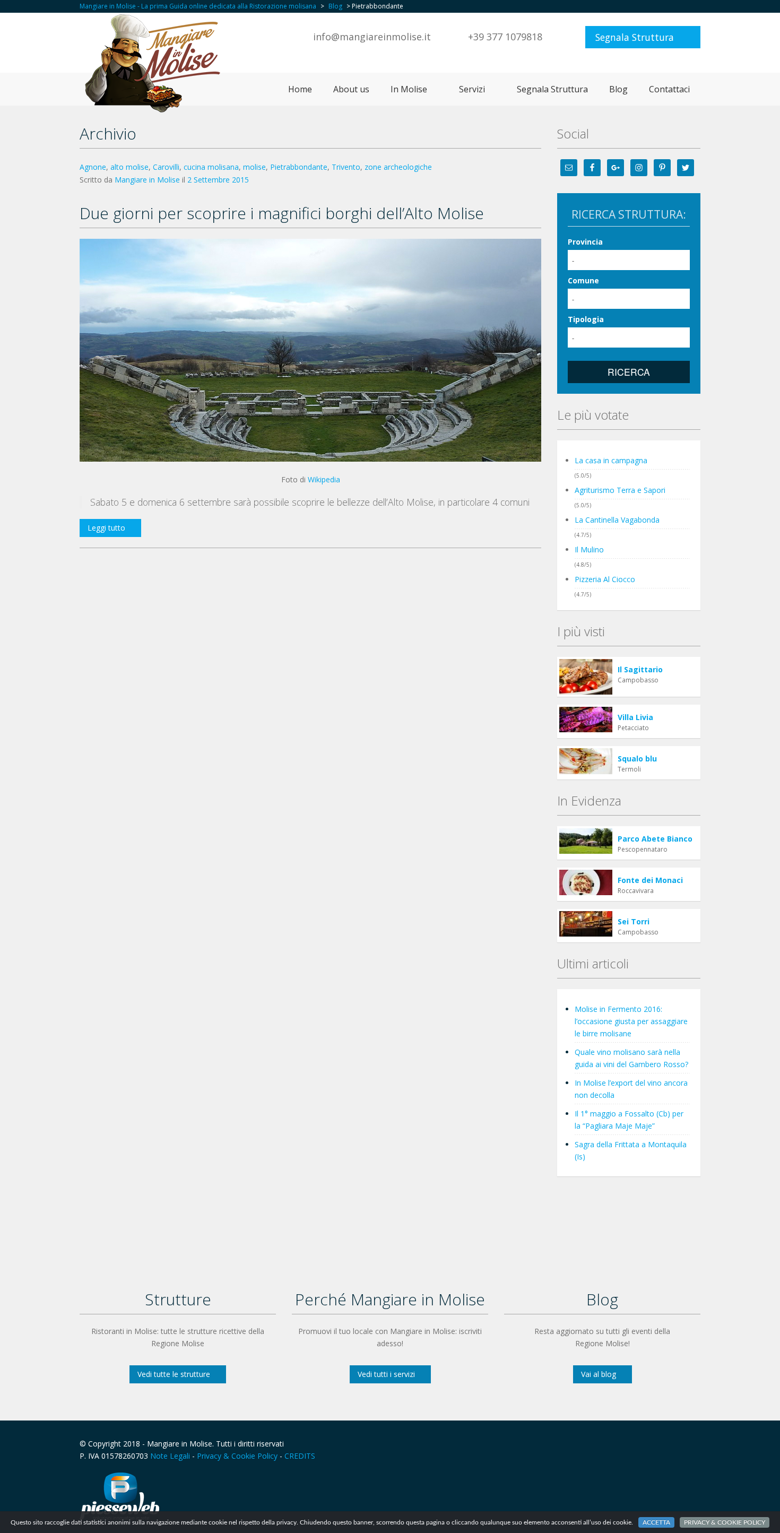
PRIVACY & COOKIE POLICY (724, 1522)
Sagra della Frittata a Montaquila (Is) (631, 1150)
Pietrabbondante (298, 167)
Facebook (645, 1443)
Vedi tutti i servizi (386, 1374)
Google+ (668, 1443)
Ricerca (629, 371)
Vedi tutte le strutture (173, 1374)
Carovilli (166, 167)
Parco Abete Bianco (655, 839)
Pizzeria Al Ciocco (605, 579)
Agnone (93, 167)
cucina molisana (211, 167)
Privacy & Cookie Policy (237, 1456)
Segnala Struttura (634, 37)
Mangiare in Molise (147, 180)
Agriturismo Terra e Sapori (620, 490)
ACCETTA (656, 1522)
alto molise (129, 167)
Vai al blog (598, 1374)
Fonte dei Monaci (650, 880)
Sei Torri (633, 921)
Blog (335, 6)
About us (351, 89)
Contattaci (669, 89)
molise (254, 167)
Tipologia (586, 319)
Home (300, 89)
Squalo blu (637, 758)
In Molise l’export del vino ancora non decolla (631, 1089)
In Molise (409, 89)
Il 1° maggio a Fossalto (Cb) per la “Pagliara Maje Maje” (629, 1119)
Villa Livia (635, 717)
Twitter (694, 1443)
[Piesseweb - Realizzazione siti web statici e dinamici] (119, 1495)
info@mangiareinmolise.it (372, 36)
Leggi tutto (106, 528)
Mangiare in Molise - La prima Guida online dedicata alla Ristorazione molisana (198, 6)
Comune (583, 280)
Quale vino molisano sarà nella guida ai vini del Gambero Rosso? (631, 1058)
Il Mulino (589, 549)
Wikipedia (324, 479)
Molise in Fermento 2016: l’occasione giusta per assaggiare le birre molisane (631, 1021)
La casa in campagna (611, 460)
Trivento (346, 167)
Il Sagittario (640, 669)
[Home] (156, 63)
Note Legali (170, 1456)
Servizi (472, 89)
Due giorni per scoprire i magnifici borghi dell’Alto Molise (282, 213)
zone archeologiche (398, 167)
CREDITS (299, 1456)
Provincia (585, 242)
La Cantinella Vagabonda (617, 520)
